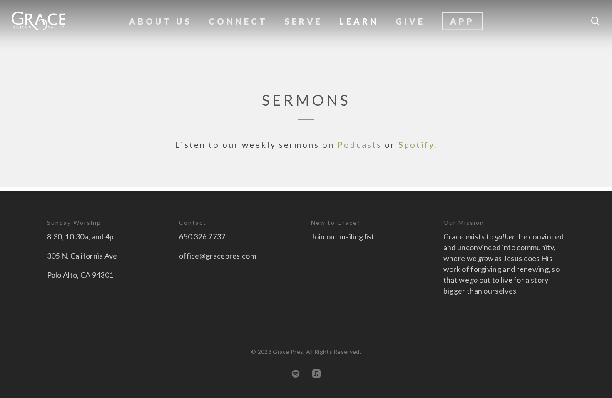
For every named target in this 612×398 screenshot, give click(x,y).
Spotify (416, 144)
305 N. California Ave (82, 255)
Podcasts (359, 144)
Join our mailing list (342, 236)
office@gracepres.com (217, 255)
